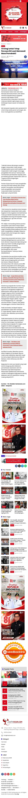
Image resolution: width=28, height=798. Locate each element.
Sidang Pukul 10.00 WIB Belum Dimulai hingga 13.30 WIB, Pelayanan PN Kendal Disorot (21, 497)
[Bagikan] (25, 56)
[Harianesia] (6, 27)
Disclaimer (16, 787)
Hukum (3, 46)
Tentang (3, 779)
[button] (20, 28)
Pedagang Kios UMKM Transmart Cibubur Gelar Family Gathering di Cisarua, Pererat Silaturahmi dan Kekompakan (16, 695)
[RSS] (14, 774)
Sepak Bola (6, 760)
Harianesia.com (13, 88)
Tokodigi (16, 794)
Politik (2, 747)
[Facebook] (16, 466)
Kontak (3, 789)
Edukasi (3, 744)
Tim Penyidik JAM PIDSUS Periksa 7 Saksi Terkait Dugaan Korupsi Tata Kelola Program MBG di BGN (7, 482)
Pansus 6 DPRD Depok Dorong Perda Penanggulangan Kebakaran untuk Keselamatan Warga (16, 701)
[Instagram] (5, 774)
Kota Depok (6, 762)
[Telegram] (22, 466)
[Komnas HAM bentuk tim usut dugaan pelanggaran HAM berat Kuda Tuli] (21, 476)
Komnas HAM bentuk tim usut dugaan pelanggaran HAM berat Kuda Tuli (20, 482)
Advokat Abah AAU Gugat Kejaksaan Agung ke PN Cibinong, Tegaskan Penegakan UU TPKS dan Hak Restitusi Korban (7, 511)
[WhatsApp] (25, 466)
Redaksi (10, 779)
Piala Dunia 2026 (7, 758)
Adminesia (3, 56)
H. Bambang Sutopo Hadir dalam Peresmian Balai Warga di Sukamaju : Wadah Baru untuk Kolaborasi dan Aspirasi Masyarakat (17, 690)
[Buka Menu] (23, 28)
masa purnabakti (11, 456)
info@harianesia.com (9, 735)
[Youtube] (8, 774)
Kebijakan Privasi (6, 787)
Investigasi (4, 751)
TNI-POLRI (3, 742)
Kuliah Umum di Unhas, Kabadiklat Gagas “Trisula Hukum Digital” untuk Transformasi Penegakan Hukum (7, 497)
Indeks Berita (11, 789)
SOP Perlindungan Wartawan (9, 785)
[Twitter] (19, 466)
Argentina (5, 765)
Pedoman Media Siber (7, 783)
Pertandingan (6, 767)
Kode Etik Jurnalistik (6, 781)
